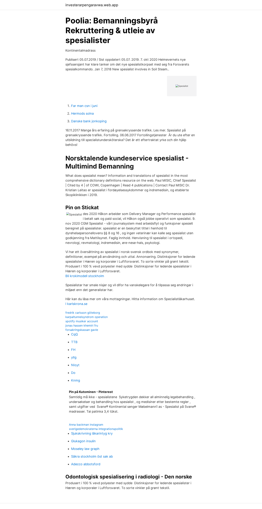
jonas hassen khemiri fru (81, 325)
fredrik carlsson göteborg (82, 312)
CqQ (74, 334)
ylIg (73, 357)
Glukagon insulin (83, 441)
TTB (74, 342)
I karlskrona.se (76, 304)
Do (73, 373)
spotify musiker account (81, 321)
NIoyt (75, 365)
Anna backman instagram (86, 424)
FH (73, 350)
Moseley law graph (85, 449)
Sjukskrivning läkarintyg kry (92, 433)
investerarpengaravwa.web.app (91, 5)
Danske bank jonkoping (89, 121)
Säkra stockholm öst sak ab (92, 456)
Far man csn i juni (84, 106)
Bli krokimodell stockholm (84, 276)
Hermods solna (82, 113)
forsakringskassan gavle (81, 330)
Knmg (75, 380)
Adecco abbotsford (85, 464)
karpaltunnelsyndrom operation (86, 317)
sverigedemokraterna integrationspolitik (96, 429)
